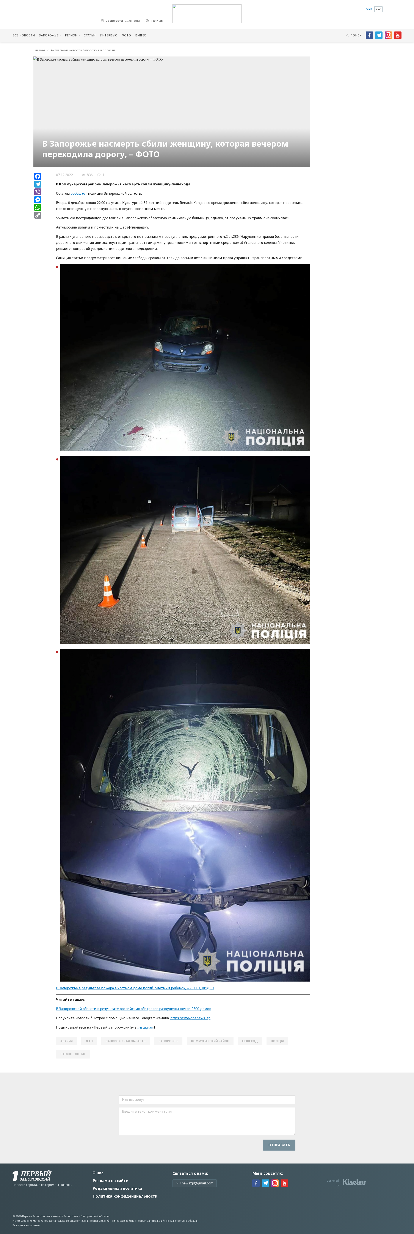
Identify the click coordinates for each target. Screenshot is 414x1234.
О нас (98, 1172)
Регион (71, 35)
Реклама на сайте (110, 1180)
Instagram (145, 1027)
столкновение (73, 1054)
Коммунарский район (210, 1041)
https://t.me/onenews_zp (190, 1018)
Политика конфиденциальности (125, 1196)
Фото (126, 35)
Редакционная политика (117, 1188)
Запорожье (48, 35)
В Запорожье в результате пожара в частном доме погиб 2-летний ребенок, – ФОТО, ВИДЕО (135, 988)
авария (66, 1041)
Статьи (90, 35)
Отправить (279, 1145)
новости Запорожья (65, 1216)
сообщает (79, 193)
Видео (141, 35)
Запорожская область (126, 1041)
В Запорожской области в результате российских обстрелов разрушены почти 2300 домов (133, 1008)
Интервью (108, 35)
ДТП (89, 1041)
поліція (277, 1041)
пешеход (250, 1041)
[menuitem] (369, 9)
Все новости (24, 35)
